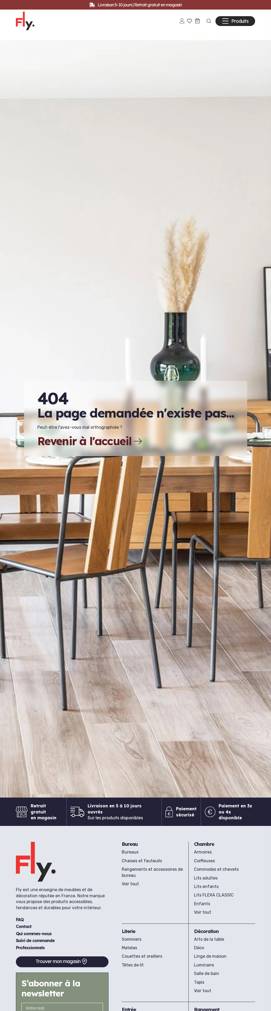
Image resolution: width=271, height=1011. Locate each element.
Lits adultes (206, 878)
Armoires (203, 852)
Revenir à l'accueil (84, 441)
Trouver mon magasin (58, 961)
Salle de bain (206, 973)
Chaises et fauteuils (142, 860)
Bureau (130, 844)
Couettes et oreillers (142, 956)
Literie (128, 931)
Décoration (206, 931)
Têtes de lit (133, 965)
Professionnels (30, 947)
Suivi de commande (35, 940)
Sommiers (131, 939)
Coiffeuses (204, 860)
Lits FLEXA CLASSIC (214, 895)
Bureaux (130, 852)
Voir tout (130, 883)
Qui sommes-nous (34, 933)
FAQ (20, 919)
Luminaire (204, 965)
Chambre (204, 844)
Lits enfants (206, 886)
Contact (23, 926)
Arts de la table (209, 939)
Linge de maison (210, 956)
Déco (199, 947)
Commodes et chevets (216, 869)
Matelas (129, 947)
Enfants (202, 903)
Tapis (199, 982)
